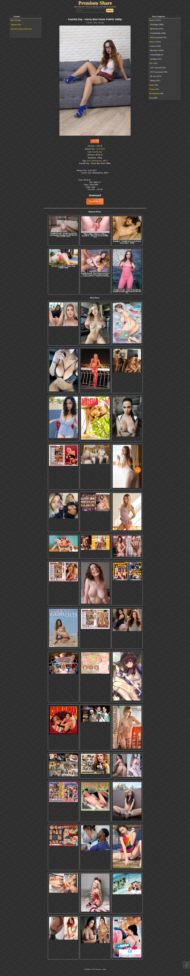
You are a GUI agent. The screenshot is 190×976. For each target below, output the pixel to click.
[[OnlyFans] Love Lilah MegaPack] (95, 583)
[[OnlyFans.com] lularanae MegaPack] (95, 467)
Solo (89, 161)
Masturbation (97, 161)
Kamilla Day (97, 152)
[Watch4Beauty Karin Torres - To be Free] (127, 801)
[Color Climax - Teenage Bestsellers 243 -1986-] (63, 467)
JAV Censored (155, 68)
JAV (150, 63)
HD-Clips (101, 22)
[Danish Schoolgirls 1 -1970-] (63, 801)
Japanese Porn (16, 24)
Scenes (152, 46)
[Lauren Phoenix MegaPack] (95, 370)
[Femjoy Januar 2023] (95, 546)
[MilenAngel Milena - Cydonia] (95, 418)
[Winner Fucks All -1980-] (63, 727)
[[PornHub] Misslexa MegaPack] (63, 370)
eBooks (152, 80)
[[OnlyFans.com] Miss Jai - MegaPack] (63, 512)
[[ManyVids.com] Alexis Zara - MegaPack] (95, 937)
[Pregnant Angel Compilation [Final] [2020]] (63, 676)
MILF (105, 161)
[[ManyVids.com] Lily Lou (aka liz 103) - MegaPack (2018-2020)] (127, 765)
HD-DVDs (154, 29)
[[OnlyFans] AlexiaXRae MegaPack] (95, 323)
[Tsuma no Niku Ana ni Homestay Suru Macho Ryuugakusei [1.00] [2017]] (127, 323)
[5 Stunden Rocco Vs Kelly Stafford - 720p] (63, 847)
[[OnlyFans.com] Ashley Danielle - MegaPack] (63, 323)
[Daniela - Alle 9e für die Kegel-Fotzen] (127, 370)
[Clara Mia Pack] (127, 512)
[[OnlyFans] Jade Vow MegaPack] (95, 892)
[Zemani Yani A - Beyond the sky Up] (63, 628)
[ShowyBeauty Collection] (127, 546)
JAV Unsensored (156, 72)
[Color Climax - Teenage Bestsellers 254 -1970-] (95, 628)
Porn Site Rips (16, 20)
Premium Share (95, 3)
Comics (152, 89)
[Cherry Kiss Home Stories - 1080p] (63, 892)
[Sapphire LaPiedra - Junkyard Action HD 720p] (127, 418)
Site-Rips (153, 59)
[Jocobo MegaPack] (63, 765)
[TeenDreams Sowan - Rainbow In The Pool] (127, 847)
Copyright (87, 969)
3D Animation (154, 93)
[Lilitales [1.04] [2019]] (95, 727)
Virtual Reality (155, 33)
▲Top (104, 969)
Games (151, 85)
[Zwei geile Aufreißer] (127, 892)
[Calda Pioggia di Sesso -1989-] (95, 765)
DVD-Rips (154, 24)
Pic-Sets (153, 76)
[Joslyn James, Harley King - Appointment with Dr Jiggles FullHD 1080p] (95, 847)
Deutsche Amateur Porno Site (21, 29)
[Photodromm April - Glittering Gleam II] (127, 727)
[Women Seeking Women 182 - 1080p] (95, 512)
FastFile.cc (95, 201)
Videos (95, 22)
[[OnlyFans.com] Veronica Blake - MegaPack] (63, 937)
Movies (151, 20)
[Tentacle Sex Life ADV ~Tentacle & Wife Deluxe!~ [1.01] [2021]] (95, 676)
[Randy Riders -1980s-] (95, 801)
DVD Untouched (156, 37)
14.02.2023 (100, 149)
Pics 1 (94, 141)
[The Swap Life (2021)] (127, 937)
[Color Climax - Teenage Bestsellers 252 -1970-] (63, 583)
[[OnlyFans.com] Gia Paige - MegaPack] (127, 628)
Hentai (151, 98)
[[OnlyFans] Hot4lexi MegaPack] (63, 418)
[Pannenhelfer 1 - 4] (127, 583)
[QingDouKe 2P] (127, 467)
